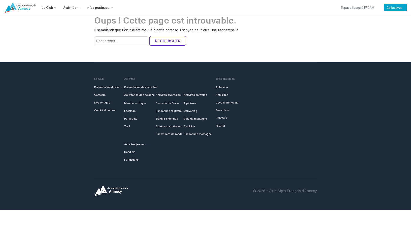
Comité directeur (105, 110)
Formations (131, 159)
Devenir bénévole (227, 102)
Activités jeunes (134, 144)
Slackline (189, 126)
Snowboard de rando (169, 134)
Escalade (130, 111)
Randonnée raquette (169, 111)
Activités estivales (195, 94)
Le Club (99, 78)
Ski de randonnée (167, 118)
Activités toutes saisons (139, 94)
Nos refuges (102, 102)
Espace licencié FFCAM (357, 7)
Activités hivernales (168, 94)
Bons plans (222, 110)
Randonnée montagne (198, 134)
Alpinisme (190, 103)
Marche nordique (135, 103)
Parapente (130, 118)
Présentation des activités (140, 87)
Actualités (222, 94)
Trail (127, 126)
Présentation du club (107, 87)
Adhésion (222, 87)
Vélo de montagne (195, 118)
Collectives (394, 7)
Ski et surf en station (168, 126)
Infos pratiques (225, 78)
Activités (129, 78)
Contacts (100, 94)
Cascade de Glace (167, 103)
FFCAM (220, 125)
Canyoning (190, 111)
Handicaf (129, 152)
